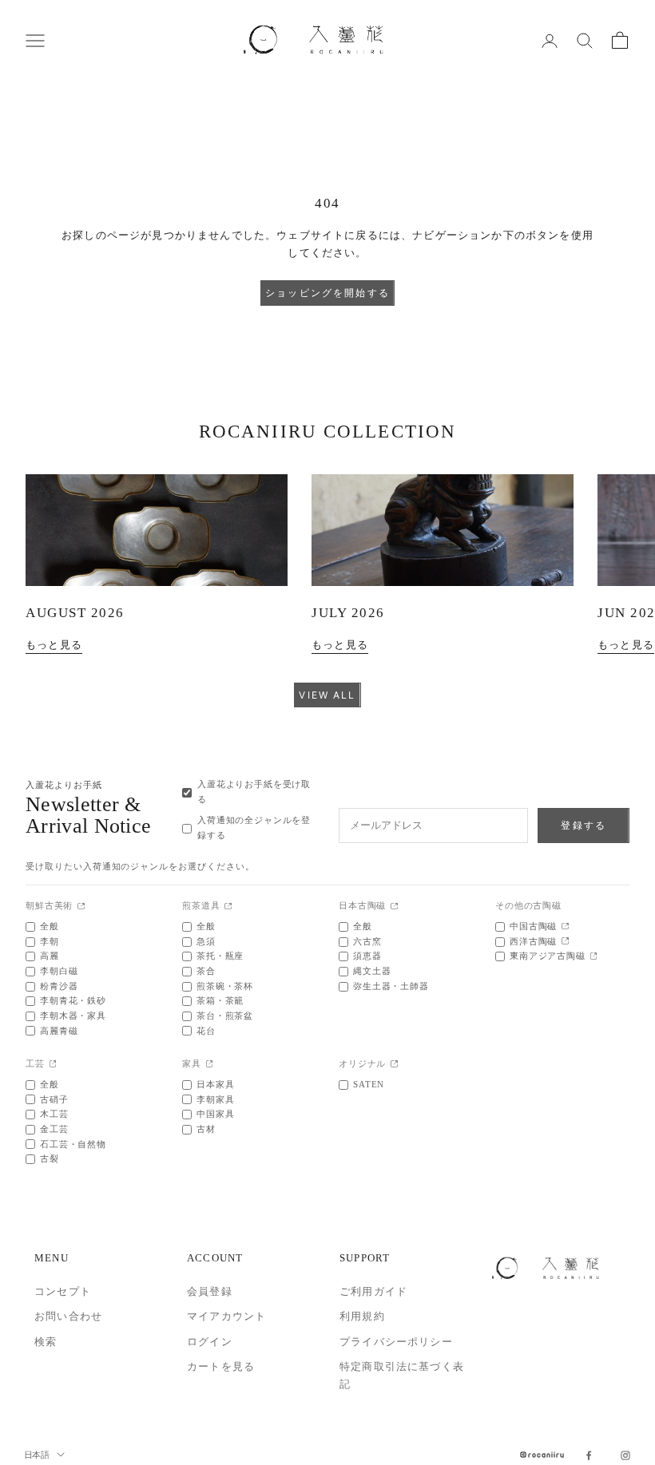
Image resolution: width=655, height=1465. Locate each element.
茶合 (206, 971)
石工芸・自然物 (73, 1144)
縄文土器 (372, 971)
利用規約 (362, 1316)
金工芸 (54, 1129)
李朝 (49, 941)
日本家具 (215, 1084)
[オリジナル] (394, 1064)
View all (327, 695)
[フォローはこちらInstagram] (625, 1455)
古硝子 (54, 1099)
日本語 (36, 1454)
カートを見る (221, 1366)
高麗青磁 (58, 1031)
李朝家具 (215, 1099)
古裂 (49, 1158)
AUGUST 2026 (75, 612)
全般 (49, 926)
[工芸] (53, 1064)
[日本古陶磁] (394, 907)
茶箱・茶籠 (220, 1000)
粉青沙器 (58, 986)
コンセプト (62, 1291)
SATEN (368, 1084)
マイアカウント (226, 1316)
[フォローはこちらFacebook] (588, 1455)
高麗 (49, 956)
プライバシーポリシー (396, 1342)
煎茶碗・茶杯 (224, 986)
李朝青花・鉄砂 (73, 1000)
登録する (583, 825)
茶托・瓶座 (220, 956)
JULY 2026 (348, 612)
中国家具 (215, 1114)
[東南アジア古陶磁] (593, 956)
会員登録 (209, 1291)
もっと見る (54, 645)
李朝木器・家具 (73, 1016)
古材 (206, 1129)
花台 (206, 1031)
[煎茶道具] (228, 907)
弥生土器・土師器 (391, 986)
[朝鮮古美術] (81, 907)
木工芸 (54, 1114)
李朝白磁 (58, 971)
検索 (45, 1342)
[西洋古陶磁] (565, 941)
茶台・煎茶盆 (224, 1016)
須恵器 (367, 956)
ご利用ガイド (373, 1291)
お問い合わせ (68, 1316)
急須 (206, 941)
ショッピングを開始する (327, 293)
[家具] (209, 1064)
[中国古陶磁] (565, 927)
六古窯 (367, 941)
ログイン (209, 1342)
